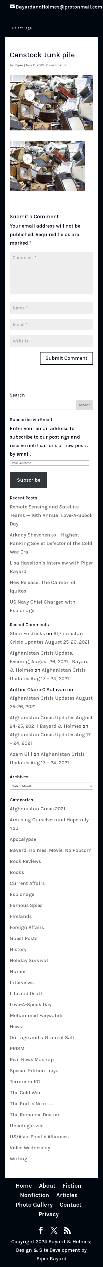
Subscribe (28, 480)
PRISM (17, 1048)
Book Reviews (25, 861)
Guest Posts (24, 938)
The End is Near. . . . (32, 1104)
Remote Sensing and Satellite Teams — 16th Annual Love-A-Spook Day (51, 515)
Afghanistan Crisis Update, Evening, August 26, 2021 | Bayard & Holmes (49, 661)
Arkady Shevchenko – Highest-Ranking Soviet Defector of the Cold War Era (51, 543)
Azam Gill (21, 754)
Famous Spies (26, 905)
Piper (18, 65)
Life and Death (27, 993)
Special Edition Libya (34, 1070)
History (18, 949)
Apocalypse (23, 839)
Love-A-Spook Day (31, 1004)
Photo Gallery (34, 1204)
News (16, 1026)
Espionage (22, 894)
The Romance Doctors (35, 1115)
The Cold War (25, 1093)
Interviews (22, 982)
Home (24, 1185)
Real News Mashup (32, 1059)
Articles (67, 1195)
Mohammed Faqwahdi (36, 1015)
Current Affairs (27, 883)
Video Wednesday (30, 1148)
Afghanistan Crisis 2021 (37, 809)
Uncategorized (27, 1126)
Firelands (21, 916)
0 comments (56, 65)
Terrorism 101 (25, 1081)
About (47, 1185)
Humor (18, 971)
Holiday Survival (29, 960)
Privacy (49, 1214)
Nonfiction (34, 1195)
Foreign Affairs (27, 927)
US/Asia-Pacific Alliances (39, 1137)
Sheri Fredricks (27, 633)
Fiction (72, 1185)
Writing (18, 1159)
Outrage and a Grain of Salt (42, 1037)
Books (17, 872)
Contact (71, 1204)
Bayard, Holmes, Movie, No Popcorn (51, 850)
